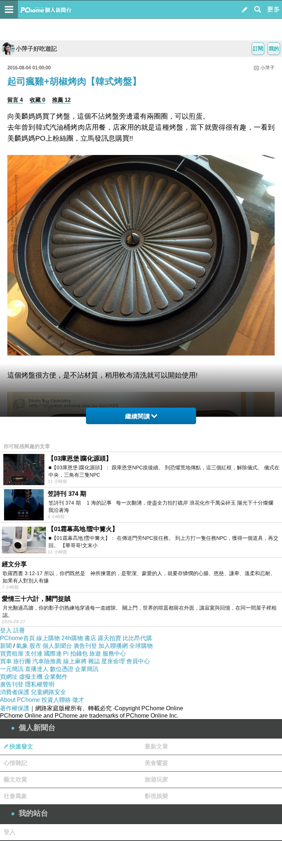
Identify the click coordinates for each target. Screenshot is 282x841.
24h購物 (72, 638)
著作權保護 (14, 708)
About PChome (20, 700)
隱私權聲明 (39, 684)
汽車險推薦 (47, 661)
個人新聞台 (57, 646)
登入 (6, 630)
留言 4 (15, 100)
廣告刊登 (85, 646)
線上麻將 (75, 661)
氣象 (22, 646)
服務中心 (114, 653)
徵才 (78, 700)
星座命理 (113, 661)
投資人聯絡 (56, 700)
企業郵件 (56, 677)
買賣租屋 (12, 653)
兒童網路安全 (48, 692)
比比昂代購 (137, 638)
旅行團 (22, 661)
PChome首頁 (17, 638)
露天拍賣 (109, 638)
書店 (90, 638)
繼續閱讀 (137, 416)
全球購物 (141, 646)
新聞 (6, 646)
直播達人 (36, 669)
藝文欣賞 (15, 779)
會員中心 (138, 661)
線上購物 (48, 638)
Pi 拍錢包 (75, 653)
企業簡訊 (86, 669)
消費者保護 (14, 692)
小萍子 (267, 68)
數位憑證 (61, 669)
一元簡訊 (12, 669)
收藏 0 (37, 100)
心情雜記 (15, 763)
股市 (35, 646)
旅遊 (95, 653)
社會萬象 (15, 796)
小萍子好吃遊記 (36, 49)
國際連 (53, 653)
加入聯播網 (113, 646)
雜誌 (94, 661)
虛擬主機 (31, 677)
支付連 (34, 653)
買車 (6, 661)
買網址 (9, 677)
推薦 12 (61, 100)
